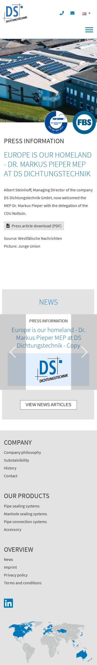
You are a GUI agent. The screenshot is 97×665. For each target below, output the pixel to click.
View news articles (48, 405)
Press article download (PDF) (37, 225)
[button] (13, 352)
